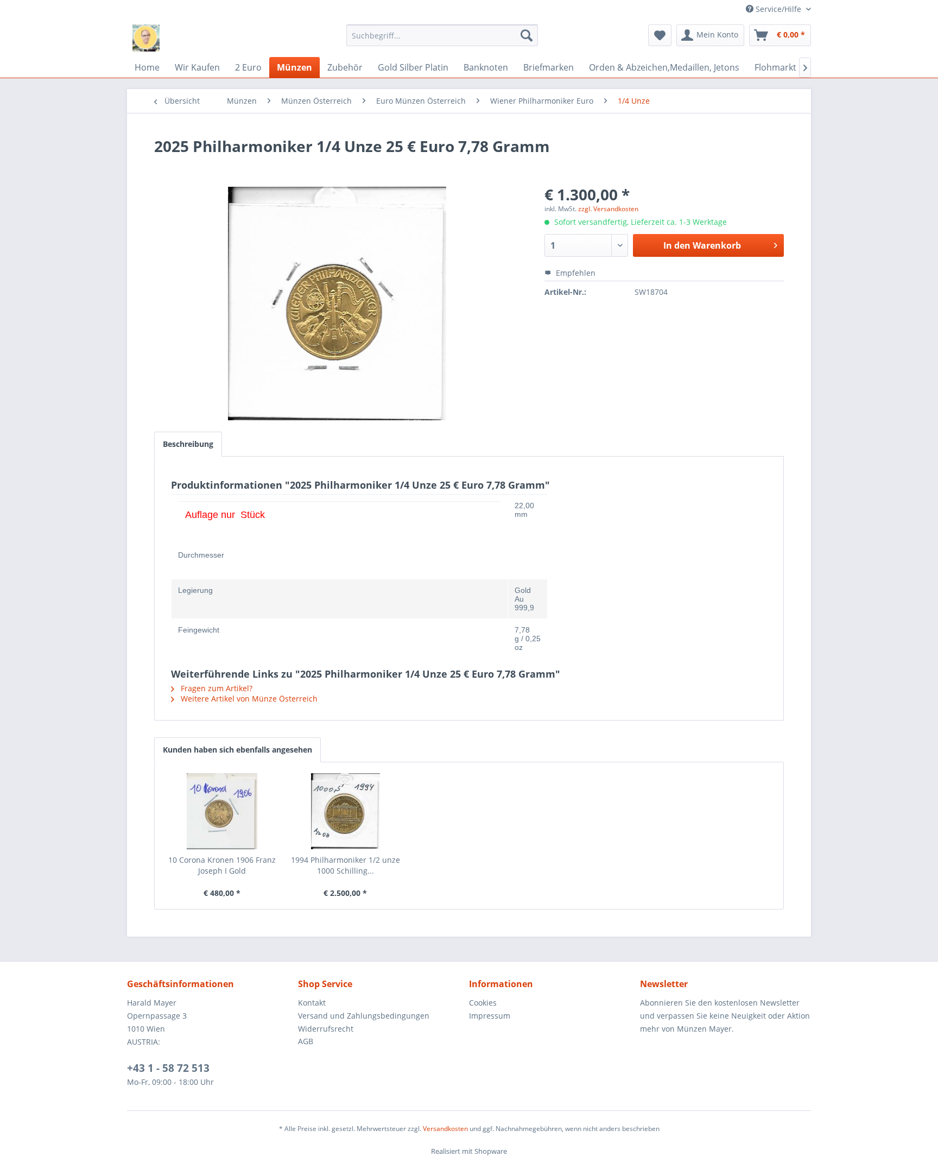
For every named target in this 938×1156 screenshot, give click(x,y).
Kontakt (312, 1002)
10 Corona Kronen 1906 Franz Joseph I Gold (222, 865)
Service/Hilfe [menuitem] (778, 9)
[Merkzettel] (659, 35)
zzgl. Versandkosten (608, 208)
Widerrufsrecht (325, 1029)
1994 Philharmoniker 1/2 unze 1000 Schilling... (345, 865)
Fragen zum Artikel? (215, 688)
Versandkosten (445, 1128)
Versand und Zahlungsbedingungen (363, 1015)
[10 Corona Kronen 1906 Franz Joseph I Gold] (222, 811)
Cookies (483, 1002)
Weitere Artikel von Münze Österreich (248, 698)
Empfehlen (574, 273)
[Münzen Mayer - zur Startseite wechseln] (146, 38)
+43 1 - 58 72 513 (168, 1068)
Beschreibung (188, 444)
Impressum (489, 1015)
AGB (305, 1041)
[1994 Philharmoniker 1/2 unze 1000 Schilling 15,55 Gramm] (345, 811)
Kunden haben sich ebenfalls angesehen (237, 749)
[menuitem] (442, 35)
